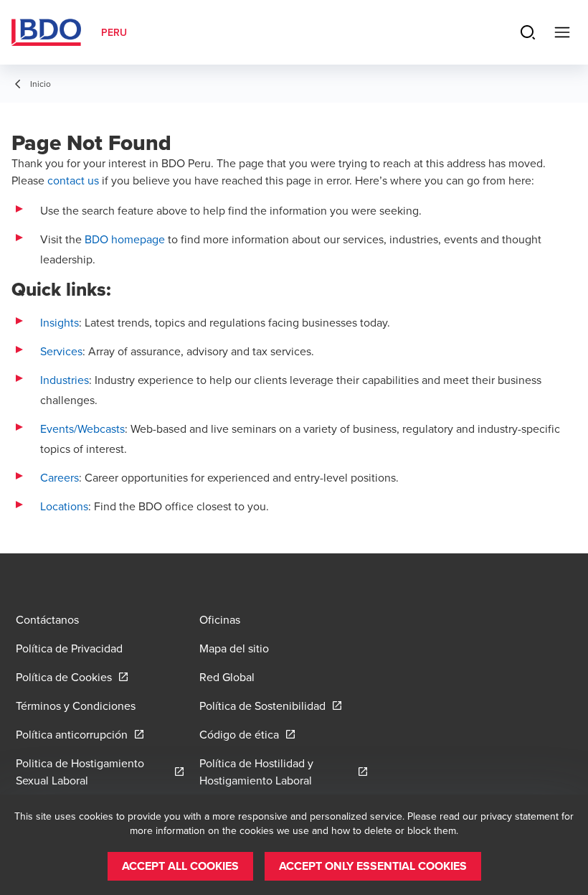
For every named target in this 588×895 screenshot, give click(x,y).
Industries (64, 380)
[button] (180, 866)
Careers (59, 477)
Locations (64, 506)
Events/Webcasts (82, 428)
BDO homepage (125, 239)
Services (61, 351)
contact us (73, 180)
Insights (59, 322)
